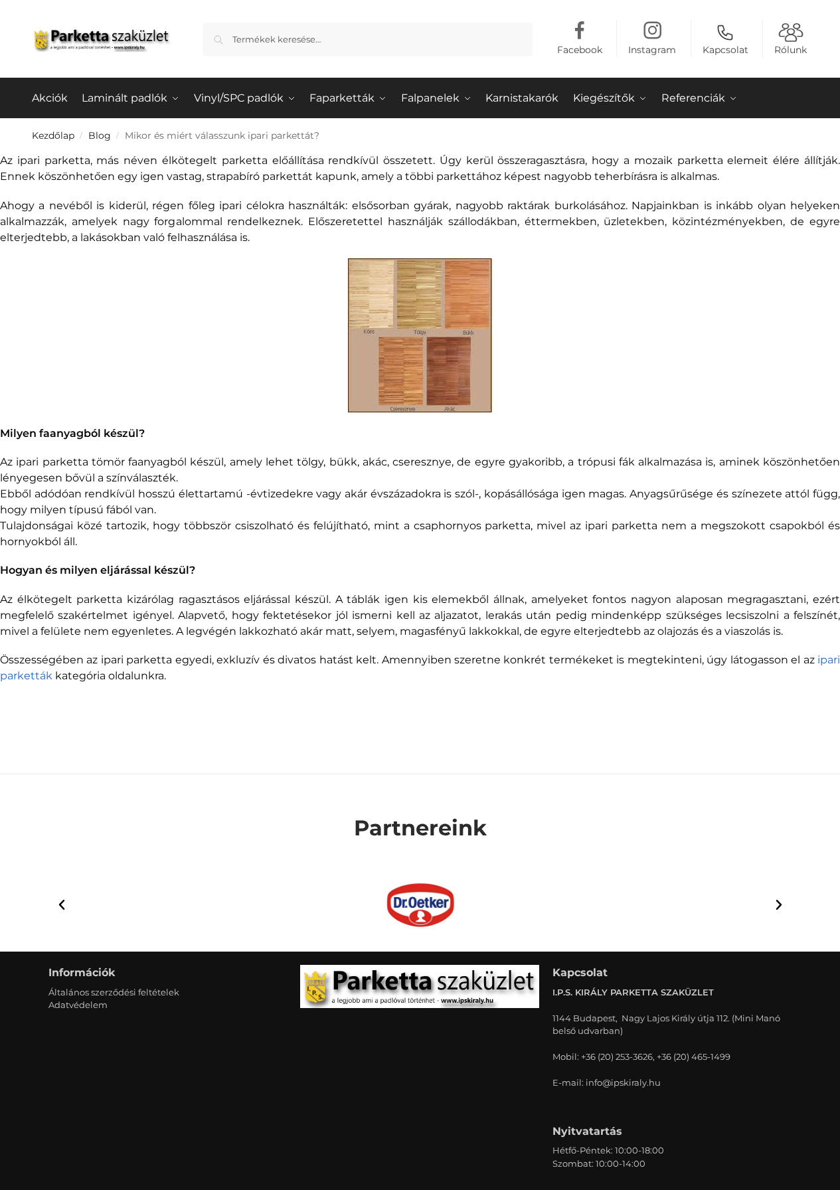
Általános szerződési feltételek (113, 992)
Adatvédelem (78, 1004)
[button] (61, 905)
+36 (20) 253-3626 (617, 1056)
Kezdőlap (53, 135)
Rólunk (790, 50)
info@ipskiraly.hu (623, 1082)
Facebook (579, 50)
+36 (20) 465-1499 (693, 1056)
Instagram (652, 50)
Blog (99, 135)
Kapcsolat (725, 50)
